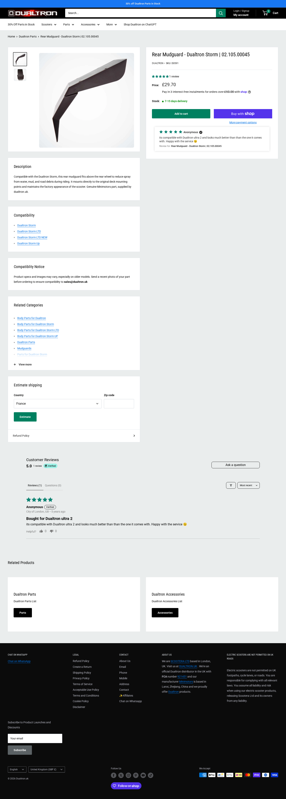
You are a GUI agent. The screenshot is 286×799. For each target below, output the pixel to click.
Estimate (25, 416)
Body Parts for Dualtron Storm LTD (38, 330)
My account (240, 15)
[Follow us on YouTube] (143, 775)
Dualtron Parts (28, 36)
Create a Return (82, 666)
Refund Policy (21, 435)
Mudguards (24, 348)
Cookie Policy (81, 701)
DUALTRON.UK (188, 666)
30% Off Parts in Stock (21, 24)
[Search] (221, 13)
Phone (123, 672)
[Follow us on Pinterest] (136, 775)
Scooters (46, 24)
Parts (66, 24)
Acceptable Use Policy (86, 689)
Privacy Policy (81, 678)
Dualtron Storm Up (28, 243)
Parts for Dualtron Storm (32, 354)
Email (122, 666)
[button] (160, 76)
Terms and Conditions (86, 695)
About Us (124, 661)
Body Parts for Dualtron (31, 318)
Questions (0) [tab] (53, 485)
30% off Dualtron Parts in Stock (143, 3)
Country (19, 395)
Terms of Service (82, 684)
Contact (124, 689)
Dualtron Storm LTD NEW (32, 237)
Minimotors (186, 681)
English (14, 769)
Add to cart (181, 113)
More (109, 24)
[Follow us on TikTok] (150, 775)
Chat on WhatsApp (19, 661)
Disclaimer (79, 707)
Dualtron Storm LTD (29, 231)
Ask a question (235, 465)
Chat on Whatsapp (130, 701)
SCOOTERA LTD (180, 661)
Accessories (88, 24)
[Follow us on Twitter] (121, 775)
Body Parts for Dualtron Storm (35, 324)
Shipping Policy (82, 672)
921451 (182, 676)
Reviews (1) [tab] (35, 485)
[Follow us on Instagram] (128, 775)
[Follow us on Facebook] (113, 775)
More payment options (243, 122)
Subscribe (20, 750)
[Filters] (231, 485)
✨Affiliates (126, 695)
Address (124, 684)
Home (11, 36)
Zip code (109, 395)
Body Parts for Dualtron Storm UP (37, 336)
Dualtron (157, 63)
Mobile (123, 678)
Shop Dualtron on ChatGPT (140, 24)
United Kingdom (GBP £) (43, 769)
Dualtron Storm (26, 225)
